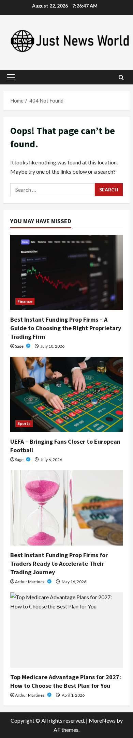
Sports (24, 423)
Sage (19, 346)
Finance (24, 301)
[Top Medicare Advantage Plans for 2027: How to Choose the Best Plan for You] (66, 630)
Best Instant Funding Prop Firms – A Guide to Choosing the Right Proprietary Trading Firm (65, 328)
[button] (10, 77)
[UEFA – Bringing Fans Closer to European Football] (66, 394)
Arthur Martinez (30, 581)
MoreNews (102, 720)
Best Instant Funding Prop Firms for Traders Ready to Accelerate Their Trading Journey (59, 563)
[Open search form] (121, 77)
